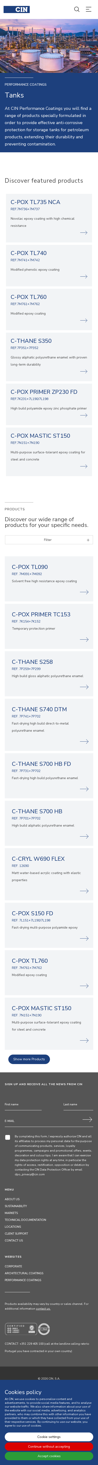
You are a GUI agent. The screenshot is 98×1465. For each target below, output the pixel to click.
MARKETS (11, 1213)
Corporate (13, 1266)
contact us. (43, 1309)
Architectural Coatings (24, 1273)
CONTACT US (14, 1240)
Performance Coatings (23, 1280)
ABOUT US (12, 1199)
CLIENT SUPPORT (16, 1234)
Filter (48, 540)
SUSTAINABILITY (16, 1206)
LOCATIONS (13, 1227)
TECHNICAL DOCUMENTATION (25, 1220)
